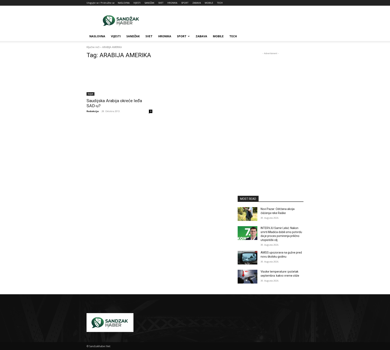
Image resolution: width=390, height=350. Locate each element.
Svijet (90, 93)
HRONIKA (172, 2)
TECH (220, 2)
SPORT (184, 2)
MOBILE (209, 2)
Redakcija (93, 111)
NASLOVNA (124, 2)
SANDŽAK (149, 2)
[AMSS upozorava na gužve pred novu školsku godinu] (247, 257)
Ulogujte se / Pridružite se (101, 2)
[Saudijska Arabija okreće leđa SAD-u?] (119, 79)
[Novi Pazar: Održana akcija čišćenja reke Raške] (247, 214)
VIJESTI (137, 2)
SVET (161, 2)
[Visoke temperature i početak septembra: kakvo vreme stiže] (247, 277)
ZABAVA (196, 2)
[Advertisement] (229, 20)
